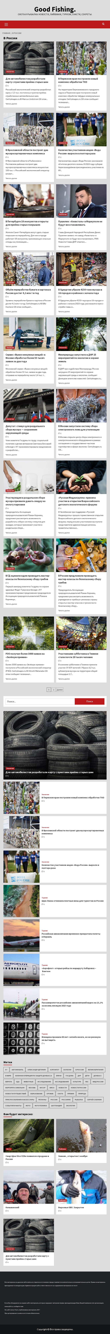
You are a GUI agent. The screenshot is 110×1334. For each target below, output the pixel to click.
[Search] (103, 24)
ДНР (79, 1076)
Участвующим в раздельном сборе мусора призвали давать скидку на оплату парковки (25, 501)
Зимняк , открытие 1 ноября (72, 1156)
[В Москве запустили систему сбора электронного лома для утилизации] (81, 405)
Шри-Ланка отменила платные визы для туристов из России (73, 900)
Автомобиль (17, 1070)
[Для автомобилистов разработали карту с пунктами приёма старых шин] (28, 58)
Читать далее (11, 104)
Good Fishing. (55, 9)
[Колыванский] (28, 1187)
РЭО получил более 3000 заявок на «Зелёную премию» (25, 655)
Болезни (67, 1070)
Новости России (78, 1088)
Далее (60, 689)
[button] (6, 24)
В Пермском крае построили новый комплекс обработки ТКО (78, 80)
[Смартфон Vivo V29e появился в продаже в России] (28, 1135)
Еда (17, 1082)
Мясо (52, 1088)
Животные (28, 1082)
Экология (10, 72)
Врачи (58, 1076)
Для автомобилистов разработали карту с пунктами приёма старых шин (27, 80)
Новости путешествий (15, 1094)
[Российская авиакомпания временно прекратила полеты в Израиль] (21, 935)
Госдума (69, 1076)
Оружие (50, 1094)
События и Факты (13, 1106)
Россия (54, 1100)
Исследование (44, 1082)
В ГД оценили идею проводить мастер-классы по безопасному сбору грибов (28, 577)
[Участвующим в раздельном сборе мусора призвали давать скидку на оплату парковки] (28, 477)
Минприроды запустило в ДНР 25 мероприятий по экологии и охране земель (78, 358)
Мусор (42, 1088)
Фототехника (41, 1106)
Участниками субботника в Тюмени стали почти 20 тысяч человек (78, 655)
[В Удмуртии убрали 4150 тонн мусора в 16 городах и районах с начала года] (81, 269)
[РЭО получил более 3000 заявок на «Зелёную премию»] (28, 633)
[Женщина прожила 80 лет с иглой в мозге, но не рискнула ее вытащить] (21, 1039)
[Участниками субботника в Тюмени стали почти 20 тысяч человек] (81, 633)
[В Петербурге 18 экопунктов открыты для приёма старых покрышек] (28, 201)
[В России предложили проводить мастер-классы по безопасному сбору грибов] (81, 555)
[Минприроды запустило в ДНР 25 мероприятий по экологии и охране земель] (81, 334)
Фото (28, 1106)
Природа (82, 1094)
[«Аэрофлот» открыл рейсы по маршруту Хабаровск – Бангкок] (21, 970)
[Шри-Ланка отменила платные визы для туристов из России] (21, 901)
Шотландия (56, 1106)
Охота (60, 1094)
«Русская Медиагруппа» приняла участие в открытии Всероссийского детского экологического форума (79, 501)
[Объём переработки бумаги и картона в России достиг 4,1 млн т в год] (28, 269)
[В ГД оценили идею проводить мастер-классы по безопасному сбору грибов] (28, 555)
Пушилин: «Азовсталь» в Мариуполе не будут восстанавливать (80, 223)
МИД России (98, 1082)
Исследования (62, 1082)
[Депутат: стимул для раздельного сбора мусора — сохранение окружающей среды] (28, 405)
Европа (8, 1082)
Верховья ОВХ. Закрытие (71, 1207)
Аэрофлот (54, 1070)
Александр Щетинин (37, 1070)
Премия (70, 1094)
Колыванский (12, 1207)
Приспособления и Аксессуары (19, 1100)
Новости (63, 1088)
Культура (77, 1082)
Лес (87, 1082)
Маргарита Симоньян (14, 1088)
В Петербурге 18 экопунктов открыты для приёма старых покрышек (27, 223)
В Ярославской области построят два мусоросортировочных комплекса (27, 151)
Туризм (45, 898)
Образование (36, 1094)
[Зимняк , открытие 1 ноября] (81, 1135)
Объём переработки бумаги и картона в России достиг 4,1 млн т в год (28, 291)
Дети (87, 1076)
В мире (8, 1076)
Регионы (42, 1100)
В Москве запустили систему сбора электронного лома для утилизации (79, 428)
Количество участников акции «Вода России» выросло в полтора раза (79, 151)
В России (79, 1070)
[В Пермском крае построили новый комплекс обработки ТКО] (81, 58)
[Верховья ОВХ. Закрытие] (81, 1187)
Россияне (66, 1100)
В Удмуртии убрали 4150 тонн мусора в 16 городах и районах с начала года (80, 291)
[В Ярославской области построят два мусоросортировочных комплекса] (28, 129)
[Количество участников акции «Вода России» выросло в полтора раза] (81, 129)
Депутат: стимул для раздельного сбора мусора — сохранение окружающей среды (25, 430)
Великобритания (95, 1070)
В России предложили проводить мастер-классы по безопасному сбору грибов (79, 579)
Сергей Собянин (94, 1100)
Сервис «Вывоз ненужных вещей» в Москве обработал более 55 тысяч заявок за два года (25, 358)
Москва (32, 1088)
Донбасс (98, 1076)
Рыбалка (79, 1100)
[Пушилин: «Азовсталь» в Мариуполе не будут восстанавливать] (81, 201)
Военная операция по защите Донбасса (33, 1076)
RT (6, 1070)
